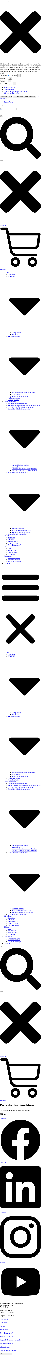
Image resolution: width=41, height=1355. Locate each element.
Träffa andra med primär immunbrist (23, 392)
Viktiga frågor (16, 333)
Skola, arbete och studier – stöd (22, 530)
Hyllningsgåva (12, 552)
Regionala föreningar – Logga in (10, 1340)
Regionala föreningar (14, 561)
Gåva (9, 549)
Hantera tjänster (9, 89)
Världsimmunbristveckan (20, 396)
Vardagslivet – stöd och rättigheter (22, 532)
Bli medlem (11, 275)
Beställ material (13, 543)
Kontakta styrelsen (14, 558)
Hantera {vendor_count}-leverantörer (16, 91)
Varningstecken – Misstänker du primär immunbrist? (24, 405)
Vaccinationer (16, 467)
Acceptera (4, 96)
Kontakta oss (8, 556)
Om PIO (6, 273)
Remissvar (15, 334)
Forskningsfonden (13, 400)
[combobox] (9, 160)
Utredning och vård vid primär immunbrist (21, 407)
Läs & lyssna (8, 536)
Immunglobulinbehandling (20, 465)
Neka (10, 96)
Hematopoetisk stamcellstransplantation (24, 469)
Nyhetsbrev (11, 538)
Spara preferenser (30, 96)
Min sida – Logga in (6, 1336)
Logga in (7, 563)
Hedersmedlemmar (14, 398)
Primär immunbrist (10, 401)
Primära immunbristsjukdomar (17, 403)
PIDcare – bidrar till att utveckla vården (24, 470)
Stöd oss (6, 547)
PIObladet (11, 539)
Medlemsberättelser (18, 528)
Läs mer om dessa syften (11, 93)
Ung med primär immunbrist (17, 534)
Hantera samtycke (6, 1354)
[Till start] (8, 110)
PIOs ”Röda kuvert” (14, 545)
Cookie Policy (8, 102)
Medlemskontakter (14, 560)
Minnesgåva (12, 550)
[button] (20, 32)
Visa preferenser (18, 96)
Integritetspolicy (5, 1347)
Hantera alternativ (9, 87)
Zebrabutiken (12, 554)
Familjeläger (16, 394)
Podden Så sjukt (13, 541)
